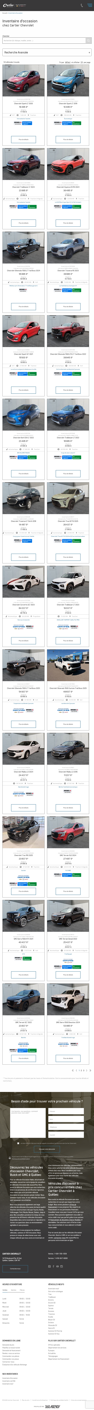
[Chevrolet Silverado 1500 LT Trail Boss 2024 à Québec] (23, 247)
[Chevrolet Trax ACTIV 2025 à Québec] (68, 498)
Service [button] (13, 1290)
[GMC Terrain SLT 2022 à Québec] (23, 999)
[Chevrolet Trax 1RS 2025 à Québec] (23, 832)
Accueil (4, 13)
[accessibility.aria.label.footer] (52, 1406)
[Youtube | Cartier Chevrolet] (57, 1266)
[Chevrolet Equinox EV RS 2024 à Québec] (68, 164)
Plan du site (26, 1400)
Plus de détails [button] (23, 139)
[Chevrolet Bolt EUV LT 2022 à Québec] (23, 415)
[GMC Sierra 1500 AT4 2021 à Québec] (23, 916)
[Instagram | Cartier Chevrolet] (61, 1266)
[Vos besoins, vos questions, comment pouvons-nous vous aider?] (28, 1123)
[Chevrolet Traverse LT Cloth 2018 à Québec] (23, 498)
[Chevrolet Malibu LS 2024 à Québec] (23, 749)
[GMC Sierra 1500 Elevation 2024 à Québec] (68, 999)
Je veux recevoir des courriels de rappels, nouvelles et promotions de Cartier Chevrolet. (48, 1143)
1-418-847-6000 (61, 1258)
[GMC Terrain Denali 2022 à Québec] (68, 916)
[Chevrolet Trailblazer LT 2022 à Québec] (68, 415)
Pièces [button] (22, 1290)
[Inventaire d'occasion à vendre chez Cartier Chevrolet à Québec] (86, 1070)
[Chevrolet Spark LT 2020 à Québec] (23, 80)
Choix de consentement (78, 1400)
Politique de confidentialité (21, 1159)
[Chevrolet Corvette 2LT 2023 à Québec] (23, 582)
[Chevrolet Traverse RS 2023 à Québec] (68, 247)
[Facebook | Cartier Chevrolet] (53, 1266)
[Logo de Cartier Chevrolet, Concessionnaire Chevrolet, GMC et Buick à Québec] (15, 5)
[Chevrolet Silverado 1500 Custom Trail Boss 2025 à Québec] (68, 665)
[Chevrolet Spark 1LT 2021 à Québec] (23, 331)
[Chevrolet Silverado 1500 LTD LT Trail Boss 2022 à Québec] (68, 331)
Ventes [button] (4, 1290)
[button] (67, 62)
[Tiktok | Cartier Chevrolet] (49, 1266)
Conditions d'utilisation (40, 1400)
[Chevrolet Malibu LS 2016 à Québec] (68, 749)
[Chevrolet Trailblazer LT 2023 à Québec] (23, 164)
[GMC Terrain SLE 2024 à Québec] (68, 832)
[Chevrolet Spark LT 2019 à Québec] (68, 80)
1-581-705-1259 (60, 1254)
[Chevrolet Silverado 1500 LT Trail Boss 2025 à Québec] (23, 665)
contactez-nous (60, 1238)
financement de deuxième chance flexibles (65, 1220)
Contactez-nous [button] (15, 1269)
